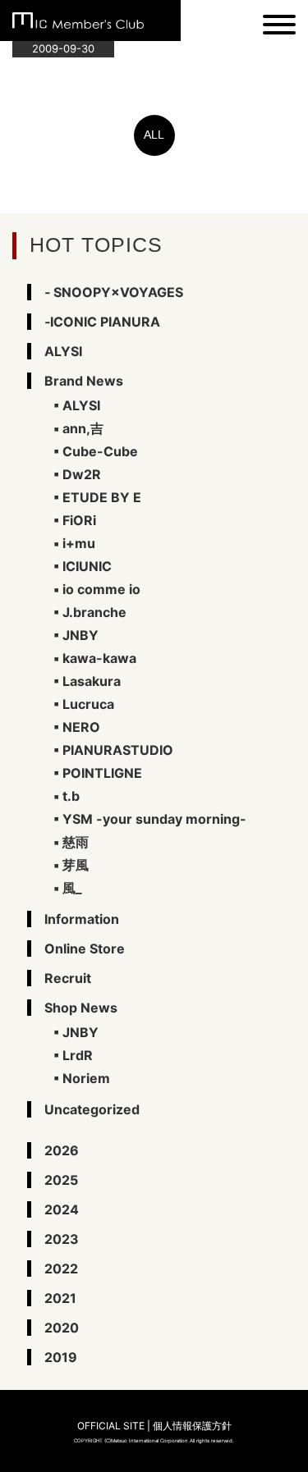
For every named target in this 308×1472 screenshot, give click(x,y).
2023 (61, 1239)
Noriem (86, 1078)
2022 (61, 1268)
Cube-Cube (100, 451)
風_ (72, 888)
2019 (60, 1357)
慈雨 (75, 842)
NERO (81, 727)
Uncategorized (92, 1109)
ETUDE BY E (101, 497)
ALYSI (63, 351)
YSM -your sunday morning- (154, 819)
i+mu (78, 543)
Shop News (80, 1007)
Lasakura (91, 681)
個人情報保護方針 (192, 1425)
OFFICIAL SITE (111, 1425)
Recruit (67, 978)
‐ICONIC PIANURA (102, 321)
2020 (61, 1327)
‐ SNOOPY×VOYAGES (113, 292)
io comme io (101, 589)
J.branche (94, 612)
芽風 (75, 865)
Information (81, 919)
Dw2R (81, 474)
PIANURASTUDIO (117, 750)
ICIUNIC (87, 566)
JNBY (80, 635)
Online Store (84, 948)
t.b (71, 796)
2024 (61, 1209)
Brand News (83, 381)
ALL (154, 134)
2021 (60, 1298)
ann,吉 (82, 428)
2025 (61, 1180)
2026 (61, 1150)
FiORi (79, 520)
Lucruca (88, 704)
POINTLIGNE (102, 773)
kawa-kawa (99, 658)
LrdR (77, 1055)
